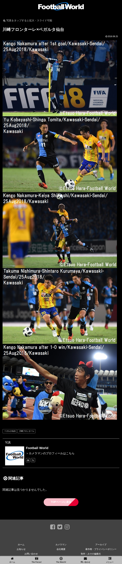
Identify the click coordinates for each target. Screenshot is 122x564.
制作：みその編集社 (91, 553)
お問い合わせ (31, 553)
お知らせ (21, 549)
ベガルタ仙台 (10, 431)
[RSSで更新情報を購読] (33, 460)
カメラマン (61, 544)
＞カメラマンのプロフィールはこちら (50, 453)
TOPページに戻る (61, 502)
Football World (37, 448)
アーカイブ (100, 544)
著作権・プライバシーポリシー (100, 549)
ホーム (21, 544)
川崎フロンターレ (26, 431)
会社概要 (61, 549)
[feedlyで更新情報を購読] (28, 460)
